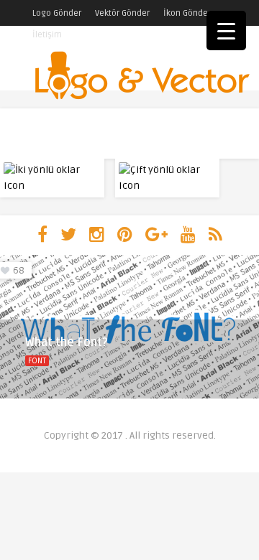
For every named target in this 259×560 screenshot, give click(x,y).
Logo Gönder (56, 13)
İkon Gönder (187, 13)
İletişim (47, 34)
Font (37, 360)
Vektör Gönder (122, 13)
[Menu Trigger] (226, 30)
